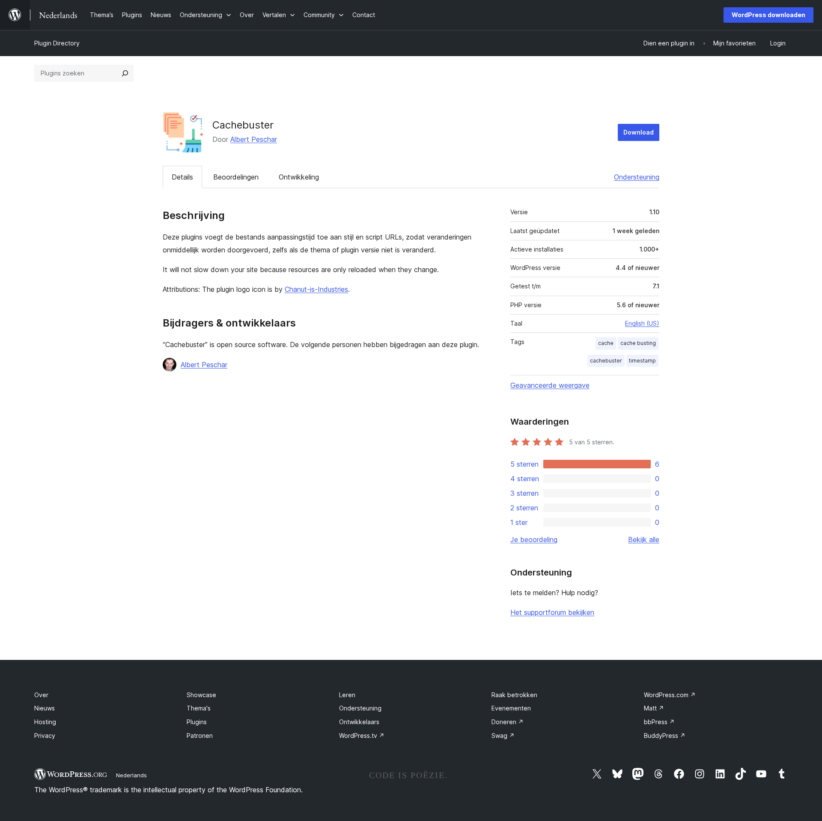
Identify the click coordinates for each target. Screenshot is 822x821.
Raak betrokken (514, 694)
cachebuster (606, 360)
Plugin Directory (57, 43)
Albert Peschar (253, 139)
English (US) (642, 323)
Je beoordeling (533, 539)
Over (41, 694)
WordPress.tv (361, 735)
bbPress (659, 721)
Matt (654, 708)
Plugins (197, 721)
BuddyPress (664, 735)
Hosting (45, 721)
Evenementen (511, 708)
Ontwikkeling (299, 177)
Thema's (199, 708)
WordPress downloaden (768, 14)
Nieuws (44, 708)
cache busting (638, 343)
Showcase (201, 694)
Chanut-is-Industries (316, 289)
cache (606, 343)
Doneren (507, 721)
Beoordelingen (236, 177)
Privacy (44, 735)
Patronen (200, 735)
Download (638, 132)
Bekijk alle (643, 539)
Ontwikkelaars (359, 721)
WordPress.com (670, 694)
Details (182, 177)
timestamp (642, 360)
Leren (347, 694)
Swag (503, 735)
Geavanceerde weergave (550, 385)
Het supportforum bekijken (552, 612)
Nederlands (131, 775)
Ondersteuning (636, 177)
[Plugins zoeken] (125, 73)
